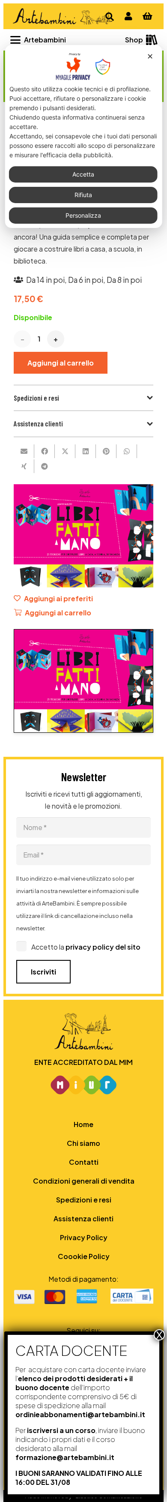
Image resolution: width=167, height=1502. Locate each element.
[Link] (128, 16)
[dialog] (83, 136)
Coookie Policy (84, 1256)
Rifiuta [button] (83, 194)
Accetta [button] (83, 174)
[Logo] (61, 16)
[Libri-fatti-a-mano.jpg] (83, 680)
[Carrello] (147, 16)
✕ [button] (150, 56)
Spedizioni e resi (83, 1199)
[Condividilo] (44, 451)
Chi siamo (83, 1143)
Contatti (83, 1161)
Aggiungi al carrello (60, 362)
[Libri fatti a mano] (83, 490)
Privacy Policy (83, 1237)
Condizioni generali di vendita (83, 1180)
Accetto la (85, 946)
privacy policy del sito (103, 946)
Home (83, 1124)
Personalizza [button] (83, 215)
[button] (38, 40)
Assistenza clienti (83, 1218)
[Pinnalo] (106, 451)
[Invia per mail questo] (24, 451)
